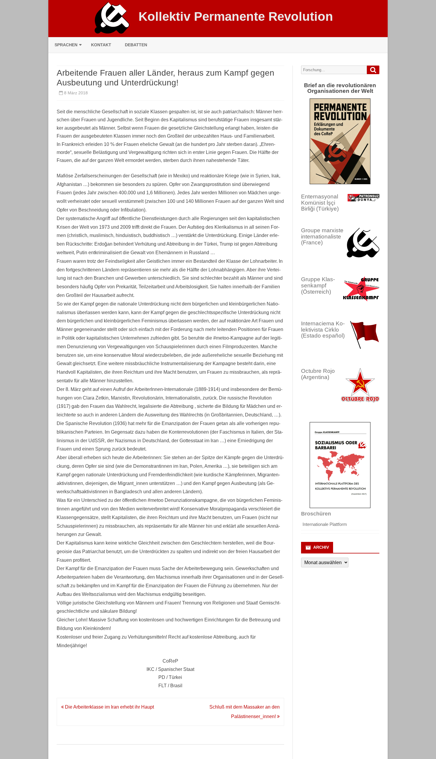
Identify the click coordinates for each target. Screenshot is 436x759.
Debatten (136, 44)
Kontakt (101, 44)
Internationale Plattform (325, 524)
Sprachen (66, 44)
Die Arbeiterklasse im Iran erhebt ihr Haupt (109, 706)
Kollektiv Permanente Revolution (236, 16)
